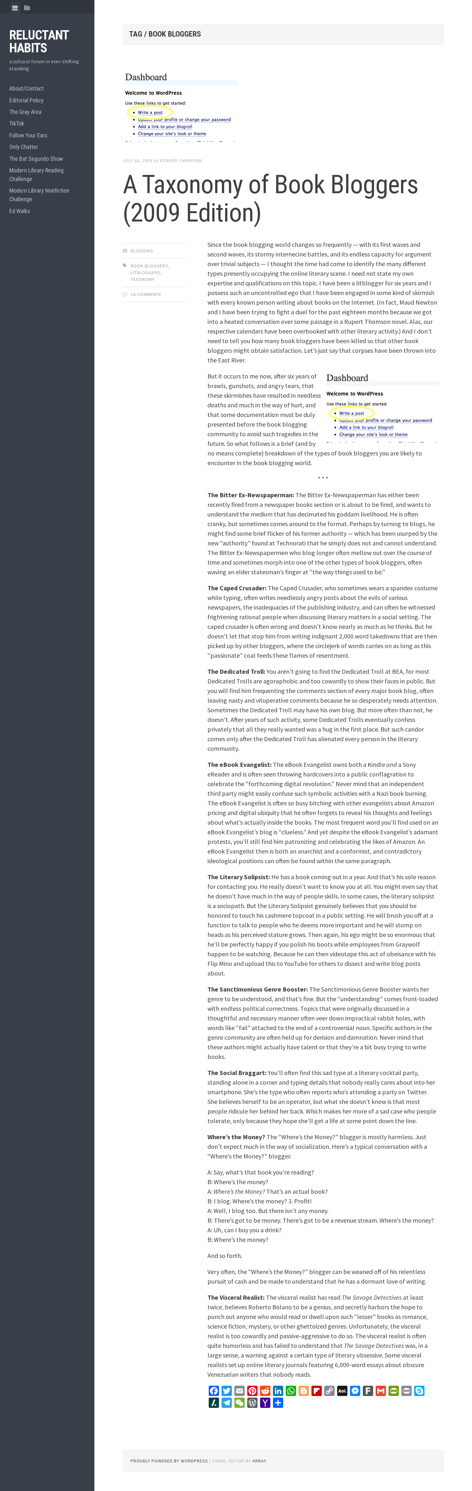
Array (259, 1461)
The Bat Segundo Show (36, 158)
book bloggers (149, 266)
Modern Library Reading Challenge (36, 174)
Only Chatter (23, 146)
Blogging (142, 251)
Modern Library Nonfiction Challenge (39, 195)
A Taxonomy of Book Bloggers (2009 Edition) (270, 198)
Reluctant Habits (39, 42)
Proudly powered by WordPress (169, 1461)
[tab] (15, 8)
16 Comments (146, 294)
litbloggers (145, 272)
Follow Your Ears (28, 135)
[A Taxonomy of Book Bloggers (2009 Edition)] (283, 107)
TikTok (16, 123)
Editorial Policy (26, 100)
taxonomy (142, 279)
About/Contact (26, 88)
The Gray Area (25, 111)
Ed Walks (19, 211)
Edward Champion (181, 160)
